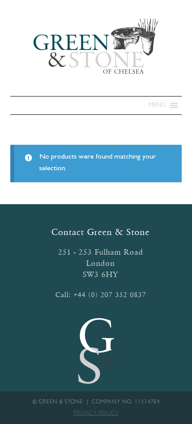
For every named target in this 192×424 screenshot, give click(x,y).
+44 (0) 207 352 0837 (110, 294)
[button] (157, 105)
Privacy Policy (96, 413)
